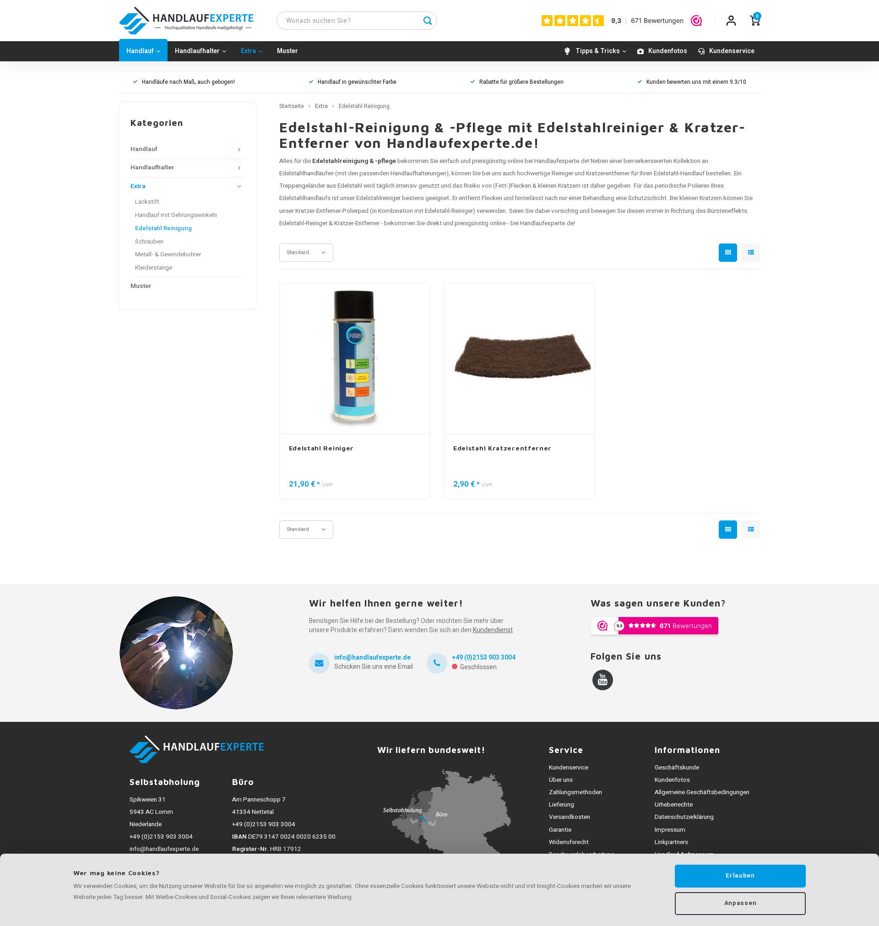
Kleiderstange (153, 267)
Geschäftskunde (677, 767)
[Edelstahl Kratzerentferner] (519, 358)
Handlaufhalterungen (418, 173)
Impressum (670, 829)
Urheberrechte (674, 804)
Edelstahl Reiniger (321, 448)
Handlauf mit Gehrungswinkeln (176, 215)
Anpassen (740, 903)
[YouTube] (602, 680)
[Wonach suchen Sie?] (427, 20)
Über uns (561, 780)
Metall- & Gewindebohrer (168, 254)
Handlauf (140, 51)
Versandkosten (569, 817)
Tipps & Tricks (597, 51)
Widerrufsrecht (569, 842)
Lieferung (561, 804)
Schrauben (149, 241)
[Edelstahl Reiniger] (355, 358)
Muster (287, 51)
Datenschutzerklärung (684, 817)
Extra (248, 51)
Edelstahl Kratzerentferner (502, 448)
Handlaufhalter (197, 51)
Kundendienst (493, 630)
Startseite (291, 106)
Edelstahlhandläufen (306, 173)
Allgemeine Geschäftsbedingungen (702, 792)
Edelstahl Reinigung (163, 228)
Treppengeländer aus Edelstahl (320, 185)
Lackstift (147, 201)
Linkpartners (671, 842)
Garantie (560, 829)
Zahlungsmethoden (575, 792)
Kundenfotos (667, 51)
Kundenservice (731, 51)
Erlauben (740, 875)
